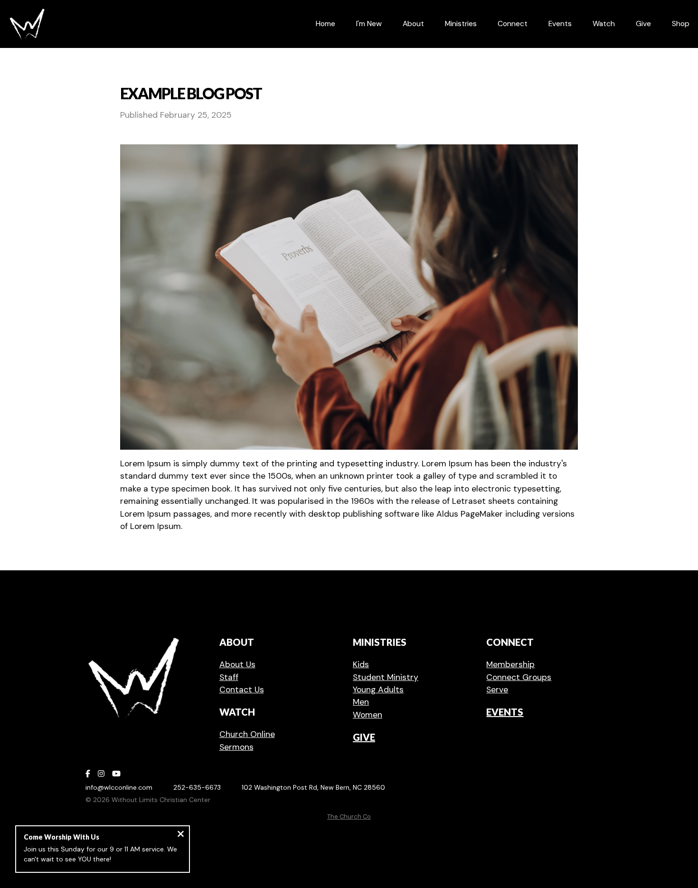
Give (364, 737)
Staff (228, 677)
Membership (510, 664)
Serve (497, 689)
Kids (361, 664)
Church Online (247, 734)
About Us (237, 664)
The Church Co (349, 816)
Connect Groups (518, 677)
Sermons (236, 747)
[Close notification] (180, 835)
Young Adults (378, 689)
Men (361, 702)
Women (367, 714)
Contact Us (241, 689)
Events (504, 712)
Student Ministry (385, 677)
